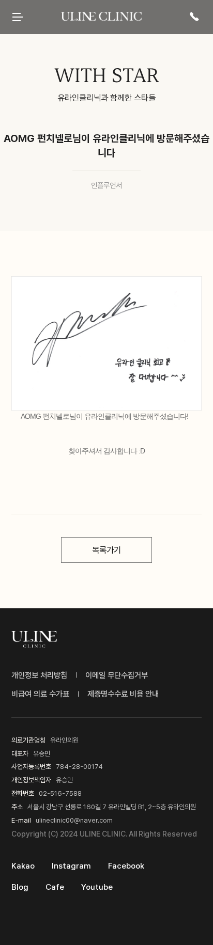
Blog (19, 887)
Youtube (97, 887)
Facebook (126, 866)
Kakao (23, 866)
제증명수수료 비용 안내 (123, 694)
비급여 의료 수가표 (40, 694)
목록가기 (106, 550)
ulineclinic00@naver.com (74, 820)
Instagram (71, 866)
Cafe (54, 887)
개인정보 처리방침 (39, 675)
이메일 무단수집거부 (116, 675)
